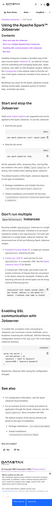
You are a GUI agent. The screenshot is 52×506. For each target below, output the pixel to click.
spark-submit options (16, 116)
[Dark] (44, 4)
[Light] (41, 4)
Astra (27, 12)
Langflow (41, 12)
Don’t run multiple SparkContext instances (21, 44)
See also (6, 52)
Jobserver (23, 61)
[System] (47, 4)
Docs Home (10, 12)
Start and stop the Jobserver (15, 40)
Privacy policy (38, 469)
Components (11, 71)
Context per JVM (12, 258)
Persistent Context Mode (16, 250)
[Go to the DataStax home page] (12, 463)
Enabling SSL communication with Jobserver (22, 48)
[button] (50, 473)
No (17, 450)
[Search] (36, 5)
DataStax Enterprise (10, 19)
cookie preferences (10, 491)
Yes (6, 450)
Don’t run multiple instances (21, 216)
